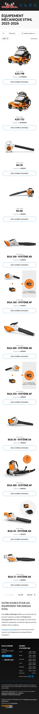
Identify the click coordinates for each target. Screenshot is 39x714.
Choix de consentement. (14, 694)
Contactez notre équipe (9, 629)
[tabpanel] (27, 662)
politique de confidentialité (8, 693)
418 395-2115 (9, 660)
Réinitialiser (34, 38)
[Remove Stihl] (7, 38)
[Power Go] (19, 706)
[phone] (25, 5)
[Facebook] (29, 676)
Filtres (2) (12, 33)
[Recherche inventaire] (21, 5)
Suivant (29, 595)
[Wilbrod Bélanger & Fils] (10, 5)
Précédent (10, 595)
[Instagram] (32, 676)
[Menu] (35, 5)
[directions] (30, 5)
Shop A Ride (14, 703)
